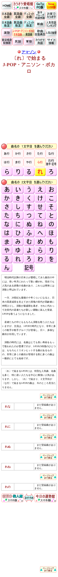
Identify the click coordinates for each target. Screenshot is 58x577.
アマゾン (29, 52)
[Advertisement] (29, 109)
